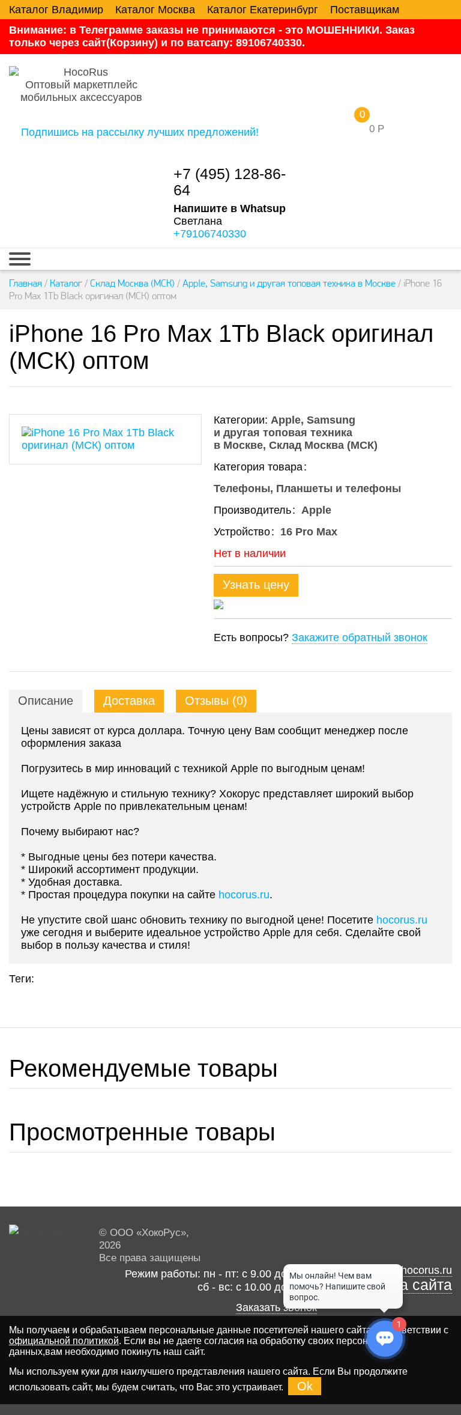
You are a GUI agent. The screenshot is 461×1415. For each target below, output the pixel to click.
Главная (25, 283)
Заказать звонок (276, 1307)
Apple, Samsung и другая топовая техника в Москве (289, 283)
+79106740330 (209, 234)
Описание (45, 700)
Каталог (66, 283)
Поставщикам (364, 9)
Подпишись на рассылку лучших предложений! (140, 132)
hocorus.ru (244, 895)
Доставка (129, 700)
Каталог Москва (155, 9)
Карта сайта (410, 1285)
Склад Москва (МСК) (132, 283)
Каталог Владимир (56, 9)
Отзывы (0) (216, 700)
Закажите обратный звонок (359, 637)
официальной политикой (64, 1341)
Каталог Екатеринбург (262, 9)
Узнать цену (256, 584)
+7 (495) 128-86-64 (229, 182)
